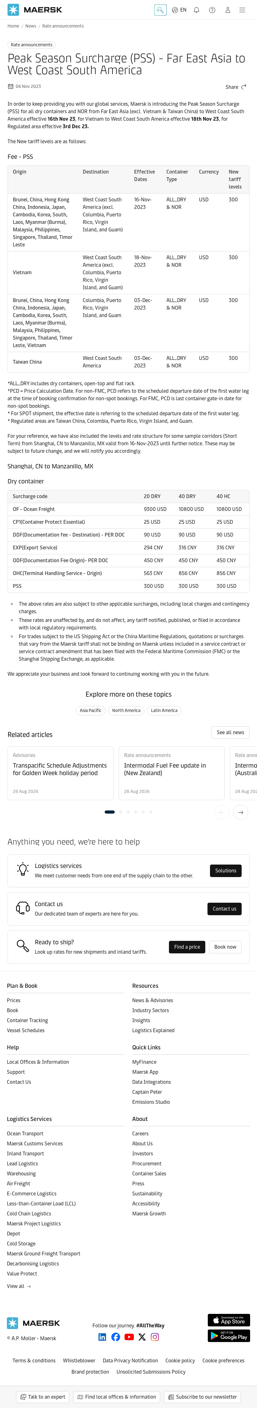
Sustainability (147, 1194)
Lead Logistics (22, 1164)
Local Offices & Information (38, 1062)
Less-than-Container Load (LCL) (41, 1204)
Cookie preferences (223, 1361)
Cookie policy (180, 1361)
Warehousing (21, 1174)
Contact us (224, 909)
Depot (13, 1234)
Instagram (155, 1337)
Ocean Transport (25, 1134)
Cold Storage (21, 1244)
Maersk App (145, 1072)
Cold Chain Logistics (29, 1214)
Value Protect (22, 1274)
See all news (230, 732)
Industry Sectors (150, 1010)
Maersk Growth (149, 1214)
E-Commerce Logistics (31, 1194)
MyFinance (144, 1062)
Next (240, 812)
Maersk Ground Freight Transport (43, 1254)
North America (126, 710)
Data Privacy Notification (130, 1361)
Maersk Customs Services (35, 1144)
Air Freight (18, 1184)
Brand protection (90, 1372)
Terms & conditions (34, 1361)
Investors (142, 1154)
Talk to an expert (46, 1397)
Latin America (164, 710)
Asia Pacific (91, 710)
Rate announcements (63, 26)
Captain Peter (147, 1092)
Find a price (187, 947)
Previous (221, 812)
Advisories (24, 755)
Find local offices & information (120, 1397)
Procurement (146, 1164)
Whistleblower (79, 1361)
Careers (140, 1134)
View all (15, 1286)
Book (12, 1010)
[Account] (228, 10)
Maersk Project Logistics (34, 1224)
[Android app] (229, 1336)
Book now (225, 947)
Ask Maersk (160, 10)
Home (13, 26)
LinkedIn (102, 1337)
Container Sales (149, 1174)
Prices (13, 1000)
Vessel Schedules (26, 1030)
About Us (142, 1144)
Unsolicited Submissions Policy (151, 1372)
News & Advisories (152, 1000)
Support (213, 10)
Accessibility (146, 1204)
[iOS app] (229, 1320)
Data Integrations (151, 1082)
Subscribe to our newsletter (206, 1397)
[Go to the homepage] (33, 1327)
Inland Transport (25, 1154)
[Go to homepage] (35, 10)
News (30, 26)
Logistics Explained (153, 1030)
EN (183, 10)
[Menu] (242, 10)
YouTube (129, 1337)
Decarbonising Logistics (33, 1264)
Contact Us (19, 1082)
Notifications (198, 6)
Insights (141, 1020)
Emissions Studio (151, 1102)
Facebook (115, 1337)
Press (138, 1184)
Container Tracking (27, 1020)
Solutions (225, 871)
